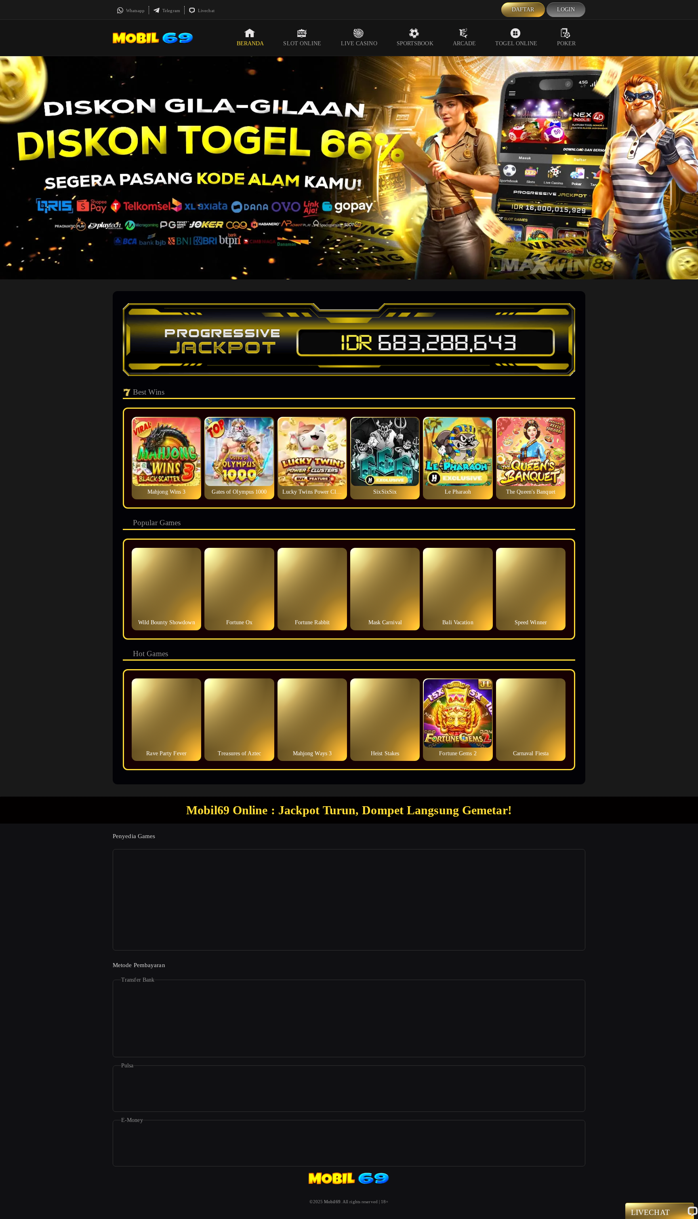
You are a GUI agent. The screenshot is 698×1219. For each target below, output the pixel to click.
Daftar (523, 9)
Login (566, 9)
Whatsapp (135, 10)
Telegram (170, 10)
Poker (566, 43)
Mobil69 (332, 1201)
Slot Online (302, 43)
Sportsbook (415, 43)
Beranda (250, 43)
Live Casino (359, 43)
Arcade (464, 43)
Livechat (205, 10)
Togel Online (516, 43)
